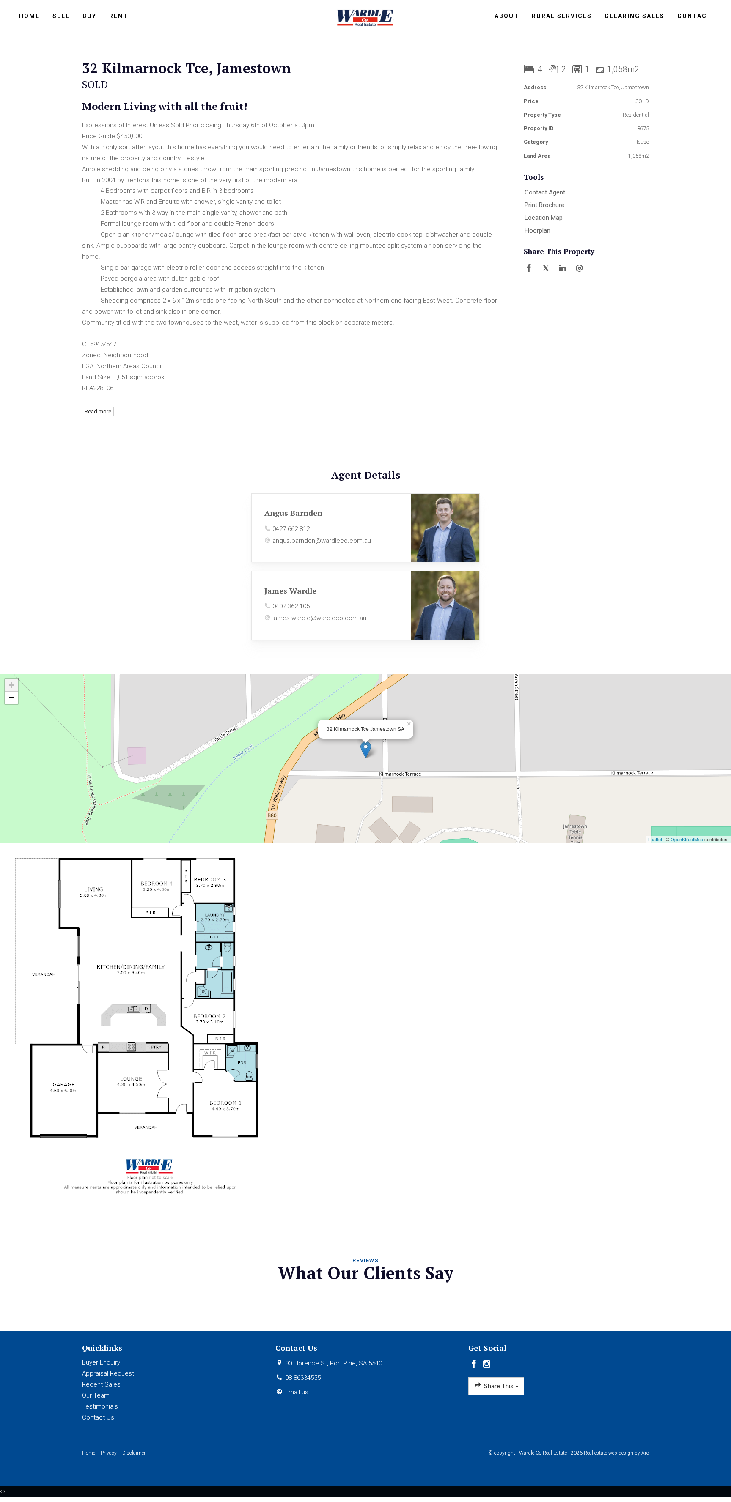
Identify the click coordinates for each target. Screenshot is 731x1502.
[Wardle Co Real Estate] (365, 17)
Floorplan (537, 230)
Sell (61, 16)
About (507, 16)
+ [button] (11, 685)
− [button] (11, 697)
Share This (498, 1386)
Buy (89, 16)
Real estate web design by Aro (616, 1453)
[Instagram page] (486, 1365)
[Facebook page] (474, 1365)
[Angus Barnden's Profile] (445, 528)
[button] (584, 205)
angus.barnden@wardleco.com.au (321, 540)
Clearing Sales (635, 16)
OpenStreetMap (687, 839)
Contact (694, 16)
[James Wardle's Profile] (445, 605)
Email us (296, 1392)
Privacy (109, 1453)
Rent (118, 16)
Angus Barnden (293, 513)
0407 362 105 (291, 606)
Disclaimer (134, 1453)
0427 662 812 (291, 529)
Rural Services (562, 16)
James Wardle (290, 590)
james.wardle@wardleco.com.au (319, 618)
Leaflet (655, 839)
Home (29, 16)
